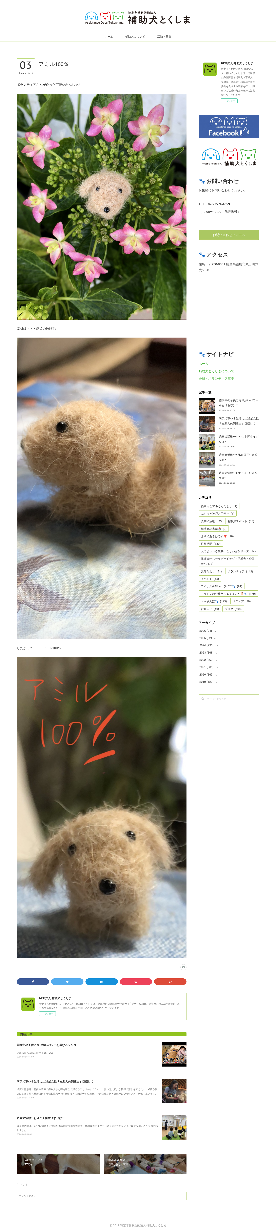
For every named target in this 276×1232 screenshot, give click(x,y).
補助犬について (135, 36)
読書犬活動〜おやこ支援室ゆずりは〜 (41, 1118)
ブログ (233, 609)
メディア (242, 601)
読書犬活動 (211, 521)
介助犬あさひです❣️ (217, 536)
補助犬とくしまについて (216, 371)
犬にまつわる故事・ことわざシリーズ (228, 551)
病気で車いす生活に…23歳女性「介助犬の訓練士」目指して (55, 1081)
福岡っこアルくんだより (219, 506)
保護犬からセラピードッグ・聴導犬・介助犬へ (228, 561)
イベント (210, 579)
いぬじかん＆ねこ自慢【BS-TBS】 (35, 1052)
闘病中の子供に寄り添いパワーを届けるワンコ (46, 1045)
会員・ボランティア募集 (216, 378)
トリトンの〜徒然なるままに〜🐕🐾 (228, 594)
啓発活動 (211, 544)
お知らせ (210, 609)
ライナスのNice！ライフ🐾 (221, 586)
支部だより (211, 571)
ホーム (109, 36)
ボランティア (240, 571)
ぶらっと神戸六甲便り (217, 513)
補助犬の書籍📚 (213, 529)
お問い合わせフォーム (229, 235)
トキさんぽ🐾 (214, 601)
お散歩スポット (241, 521)
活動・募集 (164, 36)
